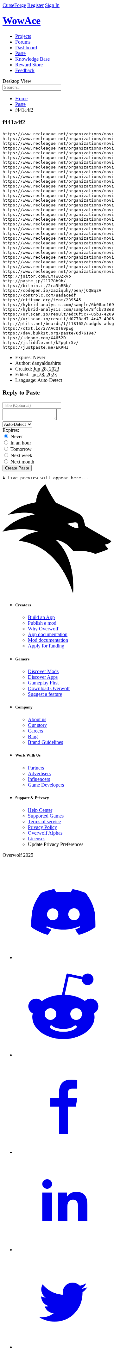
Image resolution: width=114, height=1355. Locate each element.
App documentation (47, 634)
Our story (37, 725)
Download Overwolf (49, 688)
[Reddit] (63, 1055)
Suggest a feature (45, 694)
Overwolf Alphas (45, 833)
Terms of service (44, 821)
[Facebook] (63, 1152)
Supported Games (46, 816)
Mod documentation (48, 640)
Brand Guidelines (45, 742)
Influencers (39, 779)
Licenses (36, 838)
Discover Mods (43, 671)
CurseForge (14, 5)
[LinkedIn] (63, 1249)
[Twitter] (63, 1347)
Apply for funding (46, 645)
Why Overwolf (43, 628)
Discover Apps (43, 677)
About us (37, 719)
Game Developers (46, 785)
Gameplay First (43, 682)
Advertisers (39, 773)
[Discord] (63, 957)
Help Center (40, 810)
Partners (36, 767)
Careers (35, 730)
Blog (33, 736)
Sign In (52, 5)
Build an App (41, 617)
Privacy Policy (42, 827)
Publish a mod (42, 623)
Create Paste (17, 468)
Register (35, 5)
